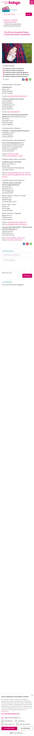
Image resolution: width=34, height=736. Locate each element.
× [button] (32, 695)
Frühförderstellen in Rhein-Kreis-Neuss (16, 74)
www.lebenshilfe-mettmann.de (17, 222)
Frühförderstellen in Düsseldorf (14, 68)
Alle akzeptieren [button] (9, 728)
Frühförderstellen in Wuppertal (14, 70)
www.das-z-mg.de (13, 154)
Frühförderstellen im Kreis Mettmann (16, 76)
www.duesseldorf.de (14, 112)
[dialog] (17, 715)
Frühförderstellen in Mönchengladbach (16, 72)
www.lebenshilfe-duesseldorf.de (17, 96)
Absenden (27, 276)
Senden (29, 14)
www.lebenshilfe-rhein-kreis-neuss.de (19, 172)
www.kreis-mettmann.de (15, 240)
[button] (32, 2)
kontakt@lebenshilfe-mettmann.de (16, 224)
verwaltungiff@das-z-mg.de (14, 156)
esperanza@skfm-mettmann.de (15, 238)
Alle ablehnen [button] (25, 728)
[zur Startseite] (13, 5)
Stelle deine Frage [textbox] (9, 14)
